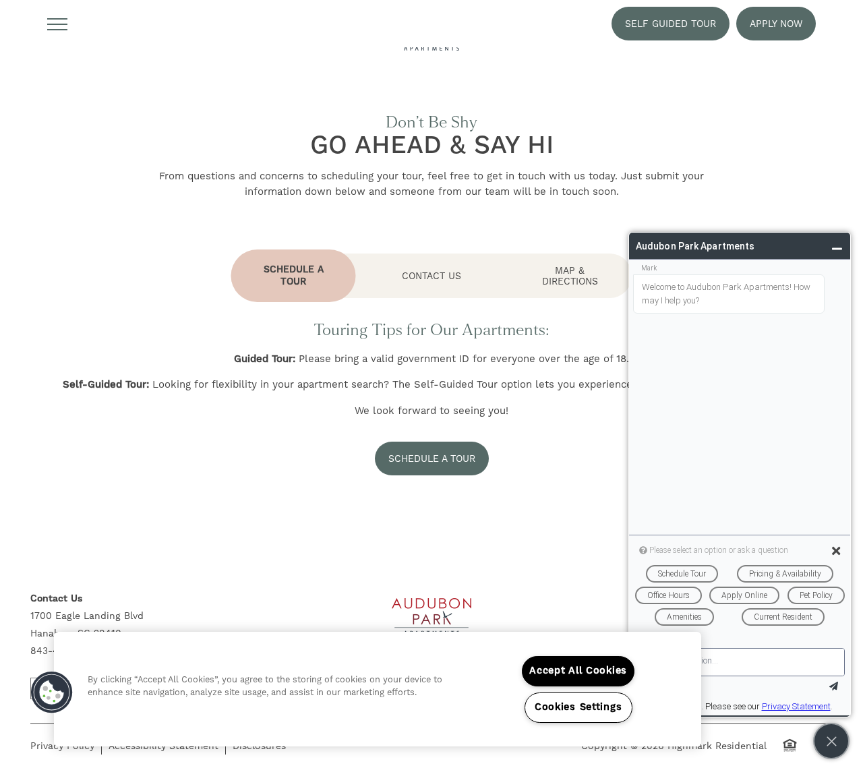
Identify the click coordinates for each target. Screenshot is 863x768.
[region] (377, 689)
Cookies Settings (578, 707)
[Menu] (57, 23)
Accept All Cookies (578, 671)
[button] (671, 23)
